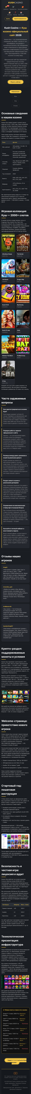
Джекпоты (6, 8)
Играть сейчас (16, 82)
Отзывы (15, 105)
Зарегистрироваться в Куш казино (16, 1061)
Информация (15, 91)
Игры (15, 96)
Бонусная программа (22, 8)
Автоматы (9, 13)
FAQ (15, 101)
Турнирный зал (13, 8)
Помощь (15, 13)
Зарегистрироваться (20, 18)
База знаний (21, 13)
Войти (8, 18)
